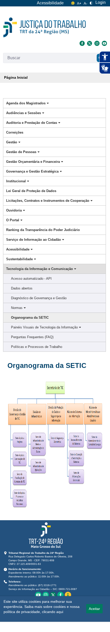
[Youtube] (104, 43)
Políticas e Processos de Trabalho (36, 347)
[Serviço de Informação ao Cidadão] (72, 2)
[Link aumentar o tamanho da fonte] (79, 2)
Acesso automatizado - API (31, 278)
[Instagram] (97, 43)
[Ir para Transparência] (44, 27)
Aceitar (94, 609)
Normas (17, 308)
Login (100, 2)
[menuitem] (16, 78)
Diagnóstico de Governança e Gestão (39, 298)
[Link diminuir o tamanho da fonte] (85, 2)
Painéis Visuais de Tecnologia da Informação (44, 327)
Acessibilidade (50, 3)
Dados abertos (21, 288)
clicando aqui (52, 612)
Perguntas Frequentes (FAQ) (32, 337)
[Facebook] (82, 43)
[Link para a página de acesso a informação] (68, 595)
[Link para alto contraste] (91, 2)
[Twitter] (89, 43)
